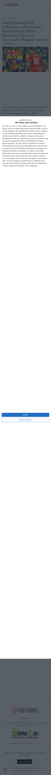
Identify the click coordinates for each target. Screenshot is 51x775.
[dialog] (25, 387)
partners (15, 126)
